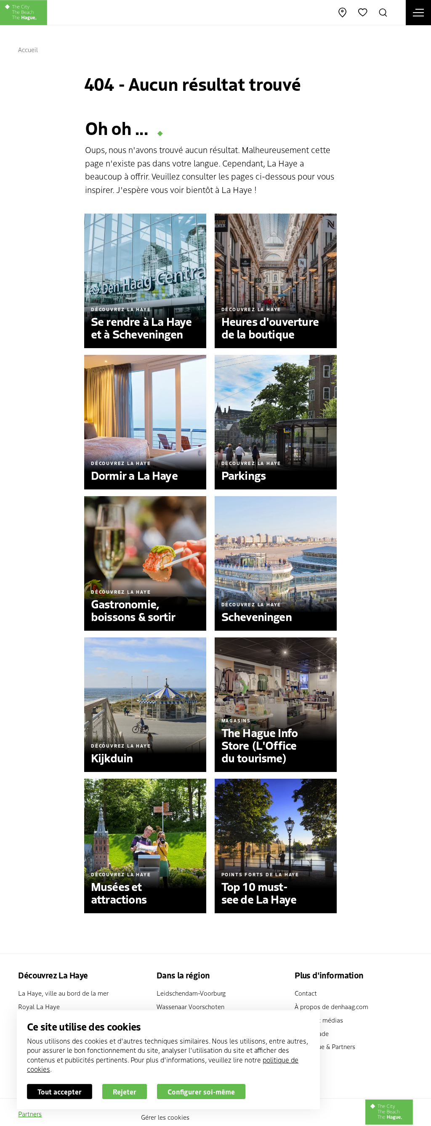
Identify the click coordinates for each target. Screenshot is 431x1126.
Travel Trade (312, 1033)
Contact (306, 993)
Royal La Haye (39, 1006)
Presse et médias (319, 1019)
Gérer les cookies (165, 1117)
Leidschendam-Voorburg (191, 993)
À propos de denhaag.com (331, 1006)
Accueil (28, 49)
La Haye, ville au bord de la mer (63, 993)
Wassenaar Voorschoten (190, 1006)
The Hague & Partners (325, 1046)
